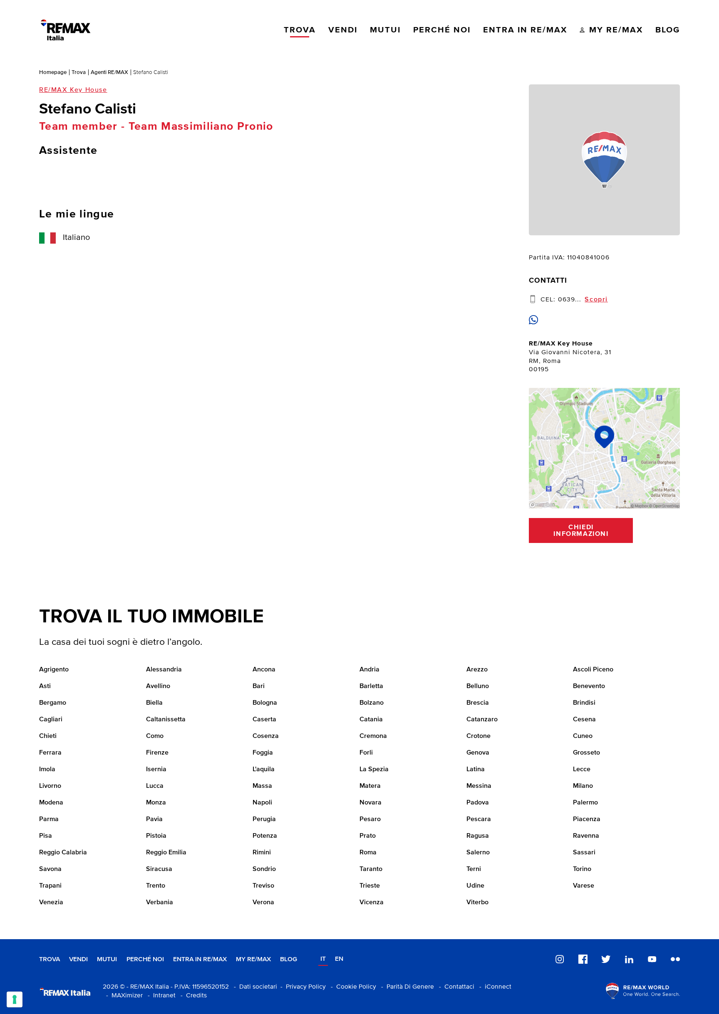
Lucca (155, 786)
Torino (582, 869)
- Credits (192, 995)
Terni (473, 869)
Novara (371, 802)
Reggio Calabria (63, 852)
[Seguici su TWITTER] (605, 959)
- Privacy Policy (301, 987)
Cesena (584, 719)
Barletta (371, 686)
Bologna (265, 703)
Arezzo (477, 669)
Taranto (371, 869)
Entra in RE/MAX (200, 959)
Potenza (265, 836)
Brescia (477, 703)
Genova (477, 753)
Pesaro (370, 819)
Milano (583, 786)
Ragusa (477, 836)
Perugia (264, 819)
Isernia (156, 769)
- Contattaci (455, 987)
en (339, 959)
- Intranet (160, 995)
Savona (50, 869)
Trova (79, 72)
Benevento (589, 686)
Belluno (477, 686)
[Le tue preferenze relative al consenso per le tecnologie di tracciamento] (14, 999)
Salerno (478, 852)
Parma (49, 819)
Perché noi (145, 959)
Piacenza (586, 819)
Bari (259, 686)
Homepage (53, 72)
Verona (263, 902)
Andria (369, 669)
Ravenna (586, 836)
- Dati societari (254, 987)
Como (155, 736)
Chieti (48, 736)
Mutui (107, 959)
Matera (370, 786)
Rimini (262, 852)
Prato (368, 836)
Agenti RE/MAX (109, 72)
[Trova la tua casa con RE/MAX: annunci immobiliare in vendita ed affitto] (65, 30)
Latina (475, 769)
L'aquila (264, 769)
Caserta (264, 719)
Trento (155, 886)
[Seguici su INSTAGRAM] (559, 959)
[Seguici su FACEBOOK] (583, 959)
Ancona (264, 669)
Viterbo (477, 902)
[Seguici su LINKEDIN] (629, 959)
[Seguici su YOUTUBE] (652, 959)
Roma (368, 852)
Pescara (478, 819)
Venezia (51, 902)
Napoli (262, 802)
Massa (262, 786)
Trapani (50, 886)
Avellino (158, 686)
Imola (47, 769)
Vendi (78, 959)
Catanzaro (482, 719)
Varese (583, 886)
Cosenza (266, 736)
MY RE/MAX (253, 959)
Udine (475, 886)
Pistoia (156, 836)
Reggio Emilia (166, 852)
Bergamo (52, 703)
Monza (156, 802)
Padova (477, 802)
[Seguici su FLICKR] (675, 959)
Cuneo (583, 736)
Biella (154, 703)
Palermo (585, 802)
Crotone (478, 736)
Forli (366, 753)
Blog (288, 959)
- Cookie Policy (351, 987)
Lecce (581, 769)
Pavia (154, 819)
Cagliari (50, 719)
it (323, 959)
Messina (478, 786)
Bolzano (372, 703)
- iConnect (493, 987)
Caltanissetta (166, 719)
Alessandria (164, 669)
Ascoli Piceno (593, 669)
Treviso (263, 886)
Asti (45, 686)
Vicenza (372, 902)
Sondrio (264, 869)
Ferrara (50, 753)
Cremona (373, 736)
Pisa (45, 836)
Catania (371, 719)
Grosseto (586, 753)
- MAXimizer (123, 995)
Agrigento (54, 669)
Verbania (159, 902)
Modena (51, 802)
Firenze (157, 753)
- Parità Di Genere (406, 987)
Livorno (50, 786)
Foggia (263, 753)
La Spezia (374, 769)
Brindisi (584, 703)
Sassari (584, 852)
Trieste (370, 886)
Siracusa (159, 869)
